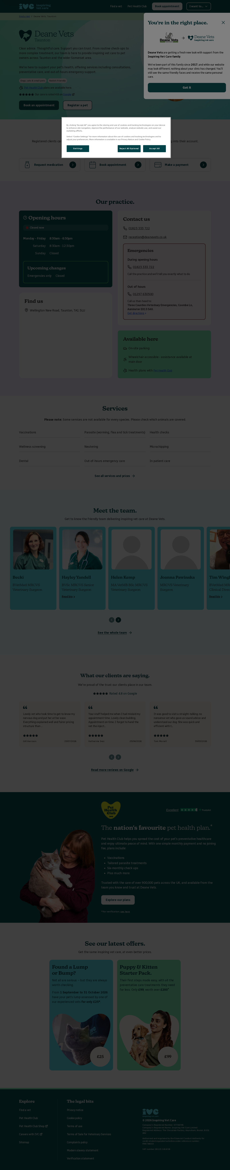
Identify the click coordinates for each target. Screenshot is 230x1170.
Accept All (154, 148)
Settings (78, 148)
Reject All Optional (129, 148)
